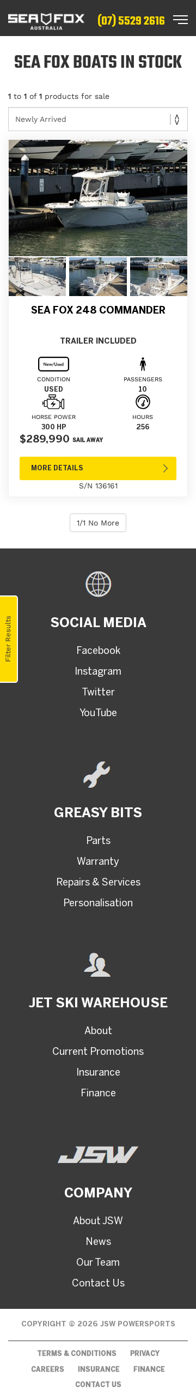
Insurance (98, 1073)
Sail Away (87, 440)
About (98, 1031)
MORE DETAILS (57, 468)
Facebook (98, 651)
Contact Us (98, 1284)
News (98, 1242)
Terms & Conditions (77, 1354)
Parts (98, 841)
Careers (47, 1370)
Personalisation (98, 903)
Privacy (145, 1354)
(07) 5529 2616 (131, 21)
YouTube (98, 713)
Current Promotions (98, 1052)
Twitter (98, 693)
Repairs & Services (98, 883)
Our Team (98, 1263)
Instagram (98, 672)
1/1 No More (98, 522)
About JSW (98, 1221)
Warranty (98, 862)
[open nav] (180, 19)
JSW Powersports (137, 1324)
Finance (98, 1094)
